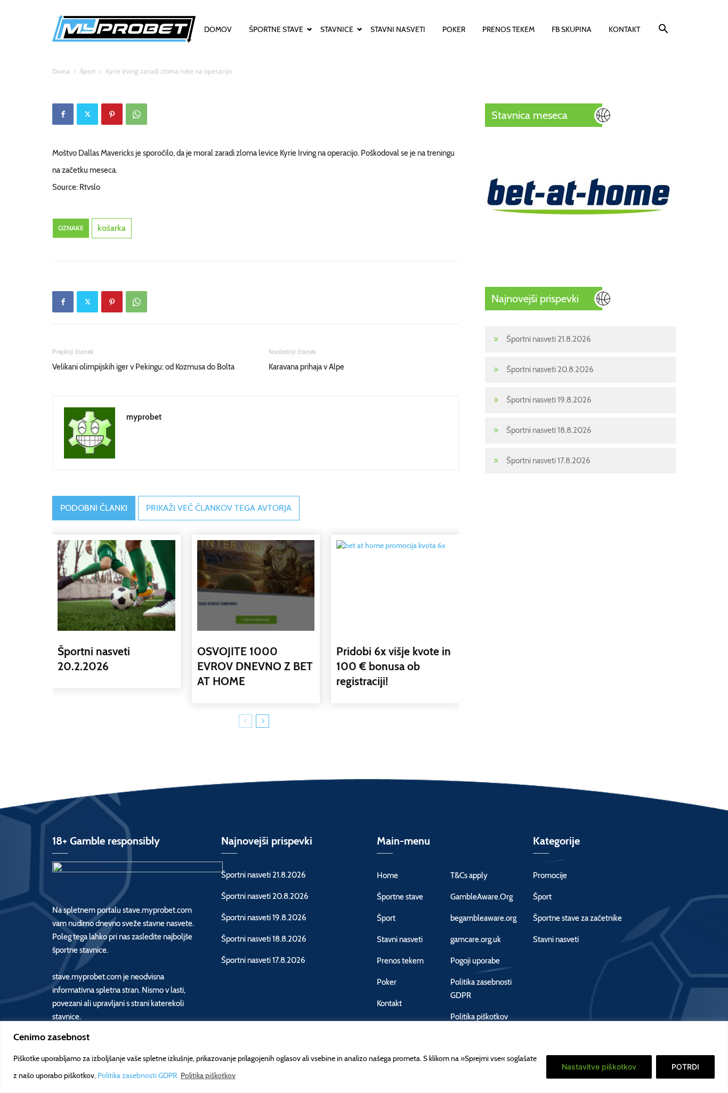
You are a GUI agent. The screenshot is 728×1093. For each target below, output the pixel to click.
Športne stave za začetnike (577, 918)
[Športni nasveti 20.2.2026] (116, 585)
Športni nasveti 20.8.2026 (550, 369)
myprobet (143, 417)
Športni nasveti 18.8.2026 (549, 430)
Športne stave (276, 29)
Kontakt (624, 29)
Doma (61, 71)
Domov (218, 29)
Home (387, 875)
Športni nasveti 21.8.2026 (548, 339)
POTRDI (685, 1066)
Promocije (550, 875)
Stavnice (336, 29)
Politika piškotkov (208, 1075)
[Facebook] (63, 114)
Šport (87, 71)
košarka (112, 228)
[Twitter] (87, 114)
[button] (663, 30)
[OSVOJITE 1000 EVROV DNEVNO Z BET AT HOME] (256, 585)
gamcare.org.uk (475, 939)
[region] (364, 1057)
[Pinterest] (112, 114)
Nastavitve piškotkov (599, 1066)
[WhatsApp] (136, 114)
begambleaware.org (483, 918)
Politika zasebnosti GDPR (138, 1075)
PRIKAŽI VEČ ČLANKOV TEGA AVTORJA (219, 508)
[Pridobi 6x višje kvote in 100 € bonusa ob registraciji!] (395, 585)
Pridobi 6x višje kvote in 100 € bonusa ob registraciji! (393, 666)
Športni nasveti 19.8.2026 (549, 400)
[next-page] (262, 721)
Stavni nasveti (397, 29)
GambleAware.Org (481, 897)
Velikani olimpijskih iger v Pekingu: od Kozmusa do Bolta (143, 367)
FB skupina (572, 29)
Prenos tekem (508, 29)
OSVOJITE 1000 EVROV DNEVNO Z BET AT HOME (255, 666)
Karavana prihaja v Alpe (306, 367)
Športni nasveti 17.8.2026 (548, 460)
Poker (453, 29)
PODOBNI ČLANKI (93, 508)
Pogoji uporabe (475, 961)
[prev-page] (245, 721)
